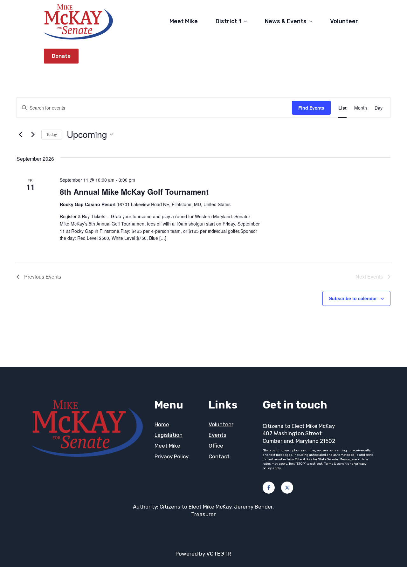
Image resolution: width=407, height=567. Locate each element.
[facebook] (269, 488)
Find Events (311, 108)
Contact (219, 456)
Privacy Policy (172, 456)
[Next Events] (33, 134)
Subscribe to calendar (353, 298)
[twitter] (287, 488)
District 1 (228, 21)
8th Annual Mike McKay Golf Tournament (134, 191)
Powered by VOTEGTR (203, 553)
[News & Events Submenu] (312, 21)
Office (216, 445)
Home (162, 424)
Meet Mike (183, 21)
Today (51, 134)
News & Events (286, 21)
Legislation (169, 435)
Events (217, 435)
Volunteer (344, 21)
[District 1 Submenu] (246, 21)
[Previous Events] (20, 134)
